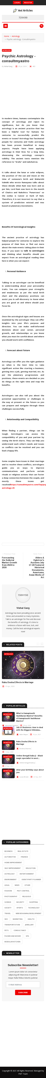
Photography (10, 896)
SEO (6, 919)
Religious (26, 896)
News (17, 885)
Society (7, 908)
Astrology (16, 36)
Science (7, 902)
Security (20, 902)
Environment (10, 879)
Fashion (8, 891)
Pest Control (23, 891)
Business (8, 851)
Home (6, 36)
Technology (33, 908)
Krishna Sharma (25, 749)
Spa (27, 936)
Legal (7, 885)
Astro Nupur (24, 734)
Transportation (12, 925)
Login (17, 2)
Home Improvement (13, 862)
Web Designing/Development (28, 913)
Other (27, 885)
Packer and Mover (12, 936)
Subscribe (23, 992)
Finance (24, 857)
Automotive (10, 857)
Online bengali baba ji (27, 763)
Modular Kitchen (12, 941)
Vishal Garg (8, 66)
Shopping (33, 902)
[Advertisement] (23, 93)
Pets (6, 930)
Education (31, 868)
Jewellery (29, 925)
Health (31, 919)
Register (28, 2)
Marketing (18, 919)
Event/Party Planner (31, 879)
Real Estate (23, 851)
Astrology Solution (11, 725)
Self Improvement (12, 868)
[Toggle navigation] (5, 26)
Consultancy (20, 930)
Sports (19, 908)
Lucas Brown (24, 777)
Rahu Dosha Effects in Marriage (17, 682)
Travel (7, 913)
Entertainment (27, 874)
